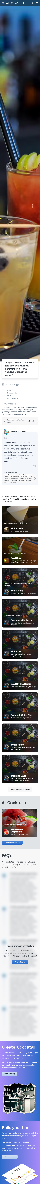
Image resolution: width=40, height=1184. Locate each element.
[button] (12, 843)
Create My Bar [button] (9, 1157)
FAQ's (6, 396)
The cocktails (9, 393)
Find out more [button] (20, 962)
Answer (7, 390)
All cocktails (9, 398)
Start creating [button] (9, 1074)
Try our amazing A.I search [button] (20, 789)
